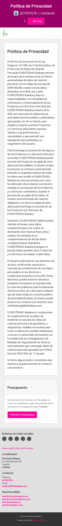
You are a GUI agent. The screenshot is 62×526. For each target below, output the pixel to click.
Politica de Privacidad (23, 448)
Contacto (48, 13)
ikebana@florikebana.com (14, 486)
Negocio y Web (39, 520)
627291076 (28, 13)
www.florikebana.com (12, 505)
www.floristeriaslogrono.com (16, 499)
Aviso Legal (7, 448)
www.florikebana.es (11, 502)
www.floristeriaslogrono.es (15, 496)
